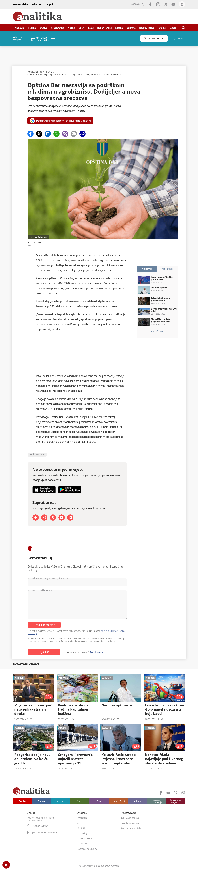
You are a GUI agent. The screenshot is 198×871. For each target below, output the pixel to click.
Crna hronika (57, 27)
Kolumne (36, 4)
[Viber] (65, 134)
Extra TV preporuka (130, 823)
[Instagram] (44, 517)
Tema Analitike (20, 4)
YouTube (173, 4)
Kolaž (91, 27)
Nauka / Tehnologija (156, 801)
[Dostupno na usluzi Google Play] (69, 489)
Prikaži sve (157, 331)
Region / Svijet (104, 27)
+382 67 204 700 (40, 826)
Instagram (158, 4)
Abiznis (71, 27)
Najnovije (19, 27)
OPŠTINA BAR (37, 454)
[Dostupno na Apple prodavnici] (44, 489)
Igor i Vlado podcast (130, 818)
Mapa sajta (82, 843)
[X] (53, 517)
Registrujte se (96, 652)
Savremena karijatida (175, 801)
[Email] (74, 134)
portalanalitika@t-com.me (44, 832)
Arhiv (80, 823)
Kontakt (81, 828)
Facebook (150, 4)
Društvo (43, 27)
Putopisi (49, 4)
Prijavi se (43, 652)
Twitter (166, 4)
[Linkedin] (48, 134)
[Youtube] (61, 517)
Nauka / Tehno (146, 27)
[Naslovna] (6, 865)
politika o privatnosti (109, 630)
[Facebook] (30, 134)
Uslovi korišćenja (85, 838)
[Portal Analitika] (37, 16)
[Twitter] (39, 134)
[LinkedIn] (70, 517)
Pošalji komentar (44, 625)
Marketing (82, 833)
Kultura (119, 27)
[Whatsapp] (56, 134)
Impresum (82, 818)
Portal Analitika (34, 71)
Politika (32, 27)
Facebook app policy (87, 849)
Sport (81, 27)
